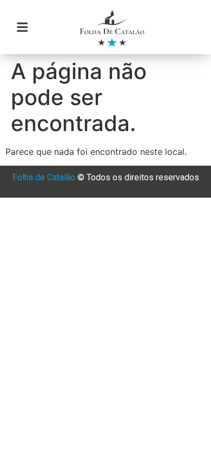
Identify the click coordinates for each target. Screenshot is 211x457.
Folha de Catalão (43, 177)
